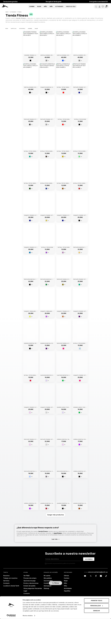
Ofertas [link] (66, 575)
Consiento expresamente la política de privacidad (61, 563)
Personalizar (95, 605)
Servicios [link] (6, 581)
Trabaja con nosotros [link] (10, 578)
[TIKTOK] (106, 576)
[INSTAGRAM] (101, 576)
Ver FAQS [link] (26, 575)
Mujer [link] (66, 581)
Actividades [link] (68, 588)
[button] (55, 583)
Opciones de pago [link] (30, 581)
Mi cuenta (47, 575)
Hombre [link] (66, 578)
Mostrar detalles (28, 615)
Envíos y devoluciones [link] (31, 583)
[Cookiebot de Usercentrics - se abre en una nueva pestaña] (11, 615)
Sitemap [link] (46, 588)
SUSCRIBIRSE (89, 559)
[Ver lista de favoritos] (102, 6)
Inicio (7, 12)
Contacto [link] (6, 583)
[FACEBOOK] (96, 576)
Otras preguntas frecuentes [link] (33, 588)
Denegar (96, 610)
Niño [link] (65, 583)
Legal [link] (25, 591)
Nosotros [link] (6, 575)
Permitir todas (96, 600)
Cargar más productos (55, 515)
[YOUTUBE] (85, 576)
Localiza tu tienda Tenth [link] (11, 586)
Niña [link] (65, 586)
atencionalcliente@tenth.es (98, 572)
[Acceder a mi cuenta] (99, 6)
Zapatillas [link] (67, 591)
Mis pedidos (48, 578)
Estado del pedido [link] (29, 586)
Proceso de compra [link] (30, 578)
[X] (91, 576)
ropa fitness (58, 533)
